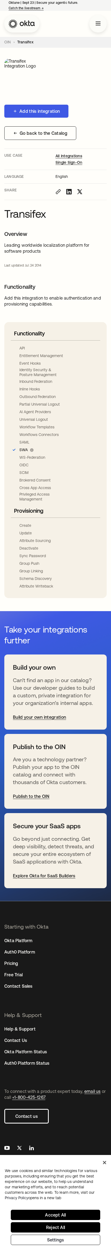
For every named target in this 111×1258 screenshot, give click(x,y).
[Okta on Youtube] (7, 1148)
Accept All (55, 1214)
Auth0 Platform (19, 951)
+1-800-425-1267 (28, 1097)
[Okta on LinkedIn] (31, 1148)
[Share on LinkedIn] (69, 191)
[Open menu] (98, 24)
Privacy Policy (33, 1198)
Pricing (11, 963)
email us (92, 1091)
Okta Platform (18, 940)
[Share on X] (79, 191)
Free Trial (13, 974)
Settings (55, 1239)
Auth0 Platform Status (26, 1063)
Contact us (26, 1116)
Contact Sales (18, 986)
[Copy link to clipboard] (58, 191)
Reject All (55, 1227)
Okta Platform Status (25, 1051)
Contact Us (15, 1040)
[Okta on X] (19, 1148)
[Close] (104, 1163)
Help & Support (20, 1028)
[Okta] (22, 24)
